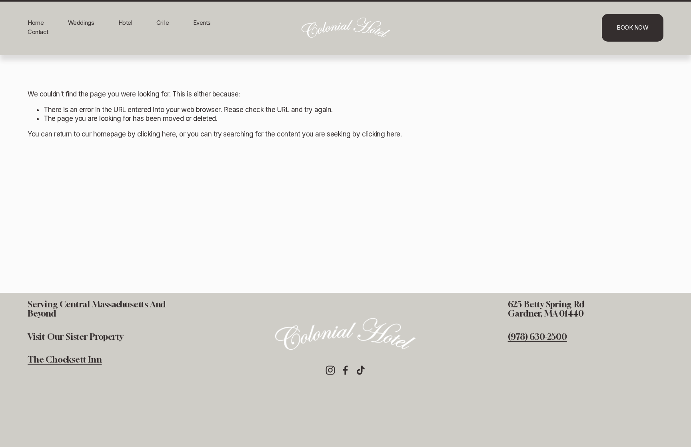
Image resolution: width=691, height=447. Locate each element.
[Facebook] (345, 370)
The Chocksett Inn (65, 359)
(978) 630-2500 (537, 336)
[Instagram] (330, 370)
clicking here (156, 134)
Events (202, 22)
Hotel (125, 22)
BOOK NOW (632, 27)
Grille (162, 22)
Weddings (81, 22)
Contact (38, 32)
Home (36, 22)
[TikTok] (360, 370)
